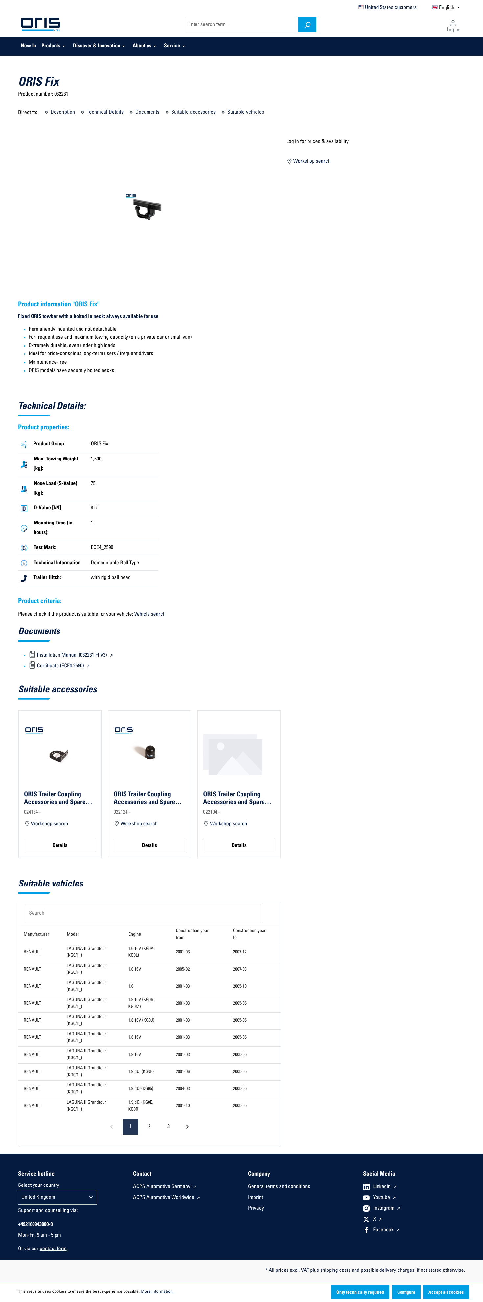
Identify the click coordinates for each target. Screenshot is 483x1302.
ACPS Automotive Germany (162, 1187)
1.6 (131, 986)
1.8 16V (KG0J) (141, 1020)
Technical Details (104, 112)
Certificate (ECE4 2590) (60, 666)
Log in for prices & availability (318, 142)
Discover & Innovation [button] (96, 46)
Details (59, 846)
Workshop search (311, 161)
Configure (406, 1293)
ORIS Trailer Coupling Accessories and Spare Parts (55, 798)
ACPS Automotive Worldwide (164, 1198)
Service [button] (172, 46)
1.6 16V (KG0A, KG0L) (141, 952)
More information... (158, 1292)
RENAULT (32, 952)
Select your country (38, 1185)
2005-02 (183, 969)
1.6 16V (134, 969)
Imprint (255, 1198)
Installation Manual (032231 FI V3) (72, 655)
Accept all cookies (446, 1293)
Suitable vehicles (245, 112)
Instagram (384, 1208)
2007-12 (240, 952)
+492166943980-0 (35, 1224)
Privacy (256, 1208)
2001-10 (183, 1106)
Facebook (384, 1230)
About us (142, 46)
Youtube (382, 1198)
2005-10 (240, 986)
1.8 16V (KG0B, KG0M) (141, 1003)
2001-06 (183, 1072)
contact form (53, 1249)
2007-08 (240, 969)
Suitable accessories (193, 112)
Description (62, 112)
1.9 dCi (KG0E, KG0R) (140, 1106)
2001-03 (183, 952)
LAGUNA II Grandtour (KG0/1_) (86, 952)
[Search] (307, 24)
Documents (146, 112)
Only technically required (360, 1293)
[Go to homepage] (40, 24)
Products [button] (50, 46)
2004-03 (183, 1089)
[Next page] (187, 1127)
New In (28, 46)
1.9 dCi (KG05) (140, 1089)
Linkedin (382, 1187)
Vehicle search (150, 614)
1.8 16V (134, 1037)
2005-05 (240, 1003)
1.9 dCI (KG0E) (141, 1072)
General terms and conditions (279, 1187)
